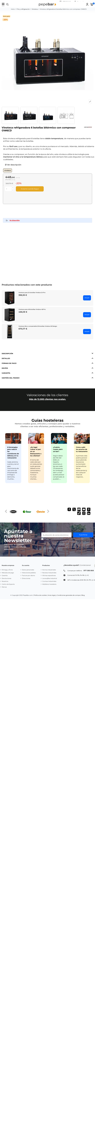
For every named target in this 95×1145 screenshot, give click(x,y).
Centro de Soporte (8, 584)
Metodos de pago (8, 573)
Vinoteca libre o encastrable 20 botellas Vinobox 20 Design (38, 326)
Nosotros (5, 581)
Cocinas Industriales (49, 581)
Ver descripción (14, 165)
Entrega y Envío (7, 570)
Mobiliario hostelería (49, 584)
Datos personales (28, 570)
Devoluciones (6, 578)
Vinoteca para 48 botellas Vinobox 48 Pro (32, 309)
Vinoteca (7, 170)
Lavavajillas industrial (49, 578)
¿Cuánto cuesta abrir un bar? (58, 449)
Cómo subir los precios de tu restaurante (81, 449)
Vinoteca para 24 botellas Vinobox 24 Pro (32, 292)
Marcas (4, 587)
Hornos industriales (49, 570)
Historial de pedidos (29, 573)
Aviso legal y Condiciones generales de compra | (64, 595)
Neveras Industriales (49, 573)
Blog (83, 595)
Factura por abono (28, 575)
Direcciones (26, 578)
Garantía (5, 575)
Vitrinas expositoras (49, 575)
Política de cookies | (41, 595)
